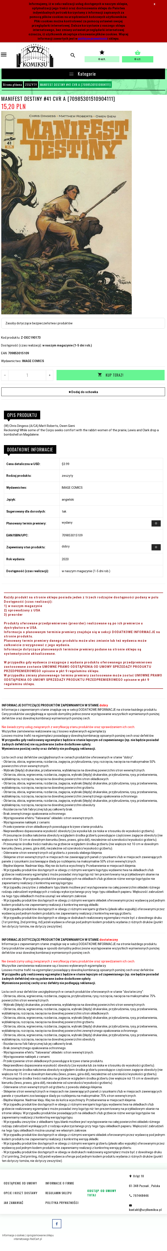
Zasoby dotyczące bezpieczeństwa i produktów (39, 323)
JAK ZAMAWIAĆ (13, 1202)
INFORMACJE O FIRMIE (59, 1183)
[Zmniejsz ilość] (4, 375)
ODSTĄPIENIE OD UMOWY (20, 1183)
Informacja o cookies (13, 1235)
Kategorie (86, 73)
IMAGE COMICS (33, 361)
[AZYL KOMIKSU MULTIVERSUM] (35, 55)
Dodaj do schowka (84, 392)
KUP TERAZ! (115, 375)
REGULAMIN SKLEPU (58, 1193)
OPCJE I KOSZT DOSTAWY (20, 1193)
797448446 (140, 1195)
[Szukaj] (73, 56)
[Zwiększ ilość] (49, 375)
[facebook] (56, 1223)
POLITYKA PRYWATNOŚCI (61, 1202)
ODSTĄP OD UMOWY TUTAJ (101, 1192)
